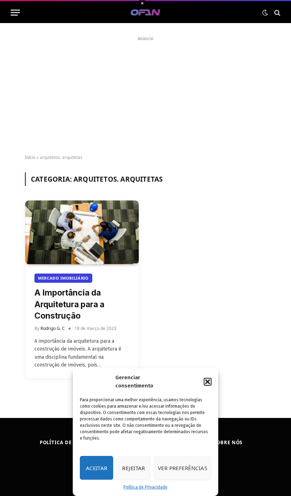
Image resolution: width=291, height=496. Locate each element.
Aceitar (97, 468)
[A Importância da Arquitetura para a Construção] (82, 232)
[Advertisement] (145, 93)
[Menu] (15, 13)
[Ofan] (145, 12)
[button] (207, 381)
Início (30, 157)
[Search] (276, 13)
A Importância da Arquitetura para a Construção (69, 304)
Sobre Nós (228, 442)
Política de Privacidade (145, 487)
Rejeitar (133, 468)
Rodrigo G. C (52, 328)
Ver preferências (182, 468)
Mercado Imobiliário (63, 278)
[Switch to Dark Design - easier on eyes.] (265, 13)
